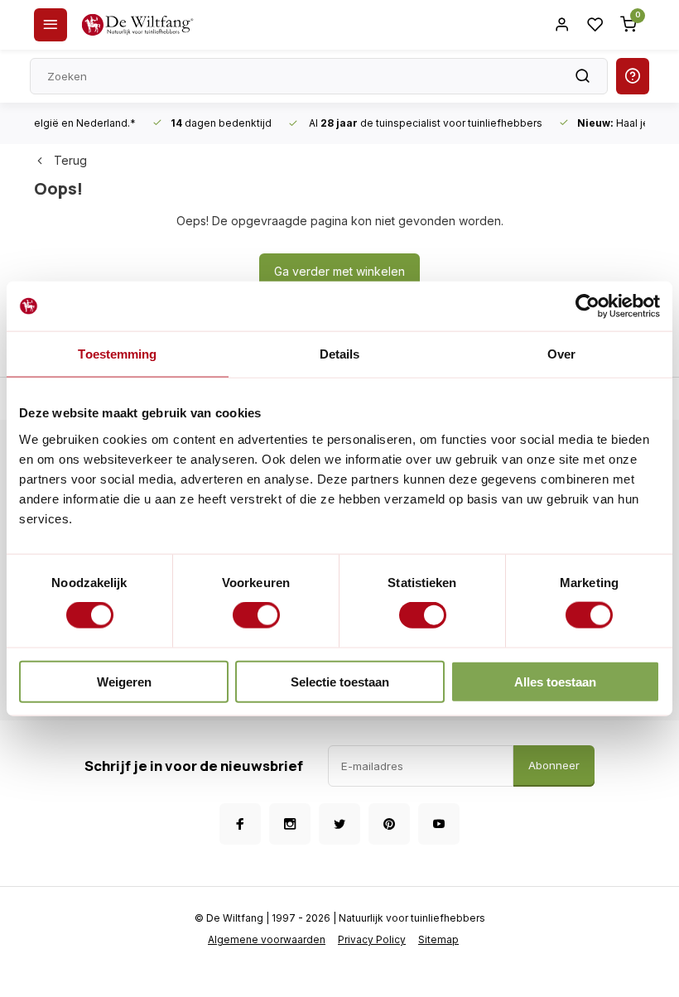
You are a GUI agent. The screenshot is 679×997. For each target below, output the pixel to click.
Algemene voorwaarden (266, 939)
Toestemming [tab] (117, 354)
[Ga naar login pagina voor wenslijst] (595, 24)
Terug (70, 160)
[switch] (256, 615)
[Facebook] (240, 824)
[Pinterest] (389, 824)
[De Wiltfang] (137, 25)
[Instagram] (290, 824)
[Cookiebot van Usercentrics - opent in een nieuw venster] (587, 306)
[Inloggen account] (562, 24)
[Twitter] (339, 824)
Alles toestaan (555, 681)
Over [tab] (561, 354)
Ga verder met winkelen (339, 271)
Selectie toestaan (340, 681)
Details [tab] (340, 354)
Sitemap (438, 939)
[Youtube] (439, 824)
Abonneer (554, 765)
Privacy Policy (372, 939)
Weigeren (124, 681)
